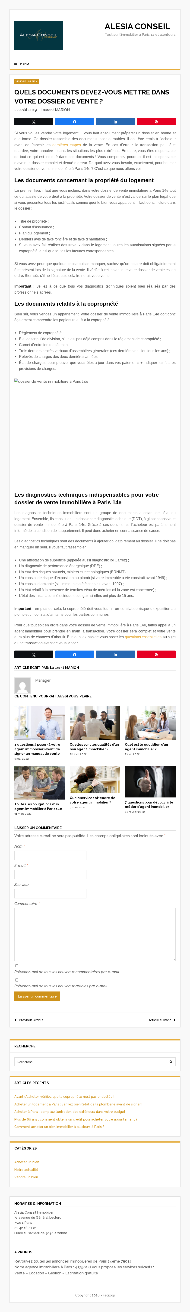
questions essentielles (143, 637)
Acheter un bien (26, 1162)
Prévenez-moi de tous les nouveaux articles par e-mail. (61, 986)
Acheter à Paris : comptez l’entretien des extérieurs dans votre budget (69, 1112)
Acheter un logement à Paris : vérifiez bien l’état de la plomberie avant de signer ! (78, 1104)
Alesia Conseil (137, 26)
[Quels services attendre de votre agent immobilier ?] (95, 792)
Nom (19, 846)
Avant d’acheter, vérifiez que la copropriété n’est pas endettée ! (64, 1096)
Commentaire (26, 903)
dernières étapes (66, 145)
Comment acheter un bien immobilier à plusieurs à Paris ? (59, 1127)
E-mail (21, 865)
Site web (21, 884)
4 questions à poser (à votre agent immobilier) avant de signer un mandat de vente (37, 749)
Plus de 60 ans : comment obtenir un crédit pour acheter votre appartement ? (75, 1119)
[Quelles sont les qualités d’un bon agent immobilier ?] (95, 739)
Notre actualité (26, 1170)
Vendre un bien (27, 81)
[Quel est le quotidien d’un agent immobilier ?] (150, 739)
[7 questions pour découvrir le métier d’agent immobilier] (150, 796)
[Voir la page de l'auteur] (22, 685)
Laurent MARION (55, 110)
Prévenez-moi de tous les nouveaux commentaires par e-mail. (67, 972)
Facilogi (109, 1295)
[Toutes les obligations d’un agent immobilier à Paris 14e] (39, 798)
